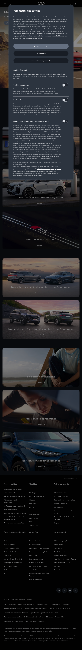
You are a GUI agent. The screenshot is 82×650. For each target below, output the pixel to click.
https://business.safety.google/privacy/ (49, 169)
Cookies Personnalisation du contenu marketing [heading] (31, 121)
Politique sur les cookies (35, 175)
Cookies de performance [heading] (22, 100)
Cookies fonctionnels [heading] (21, 85)
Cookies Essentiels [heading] (20, 70)
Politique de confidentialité (33, 38)
